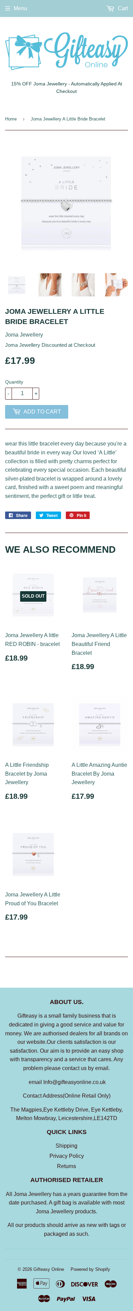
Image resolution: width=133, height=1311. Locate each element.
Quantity (14, 382)
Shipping (66, 1146)
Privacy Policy (66, 1156)
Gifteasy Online (48, 1269)
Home (11, 119)
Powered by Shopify (90, 1269)
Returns (66, 1166)
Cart (122, 8)
